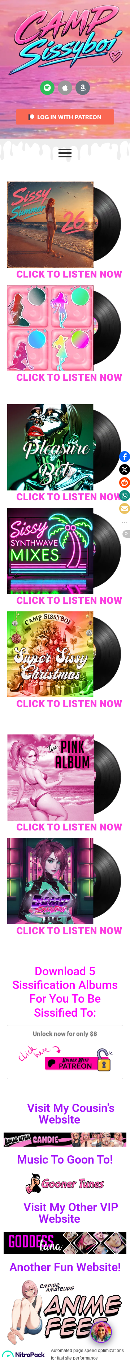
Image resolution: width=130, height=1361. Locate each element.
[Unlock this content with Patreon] (65, 1058)
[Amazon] (82, 87)
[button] (124, 456)
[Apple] (65, 87)
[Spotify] (47, 87)
